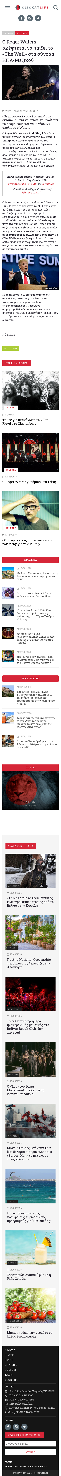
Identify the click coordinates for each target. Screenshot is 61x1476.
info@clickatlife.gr (21, 1403)
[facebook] (21, 18)
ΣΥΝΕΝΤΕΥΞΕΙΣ (30, 678)
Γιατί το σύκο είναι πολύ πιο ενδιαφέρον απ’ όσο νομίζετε (34, 594)
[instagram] (30, 18)
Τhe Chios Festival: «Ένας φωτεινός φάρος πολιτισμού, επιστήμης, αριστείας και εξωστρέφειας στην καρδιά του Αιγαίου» (36, 697)
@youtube (48, 183)
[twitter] (38, 18)
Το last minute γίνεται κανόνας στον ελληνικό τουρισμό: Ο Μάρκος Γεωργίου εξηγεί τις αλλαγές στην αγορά (36, 722)
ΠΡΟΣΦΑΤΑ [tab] (30, 559)
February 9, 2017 (31, 192)
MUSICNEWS (10, 348)
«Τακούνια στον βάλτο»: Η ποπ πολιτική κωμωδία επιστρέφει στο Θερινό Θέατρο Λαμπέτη (35, 659)
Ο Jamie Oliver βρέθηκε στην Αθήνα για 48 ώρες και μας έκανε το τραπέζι (37, 744)
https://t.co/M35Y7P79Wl (22, 183)
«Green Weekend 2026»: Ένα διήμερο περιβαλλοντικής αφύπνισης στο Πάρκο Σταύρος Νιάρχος (35, 615)
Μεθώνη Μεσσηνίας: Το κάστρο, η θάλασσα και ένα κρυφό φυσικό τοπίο (37, 576)
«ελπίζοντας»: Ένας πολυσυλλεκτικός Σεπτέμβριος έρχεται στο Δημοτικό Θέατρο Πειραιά (36, 638)
